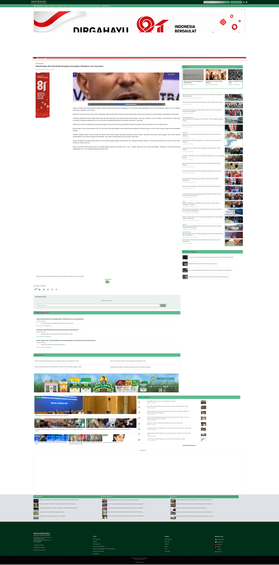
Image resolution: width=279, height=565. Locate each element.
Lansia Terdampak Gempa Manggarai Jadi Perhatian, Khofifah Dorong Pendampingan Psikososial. (202, 194)
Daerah (167, 544)
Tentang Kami (96, 539)
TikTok (219, 547)
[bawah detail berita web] (106, 386)
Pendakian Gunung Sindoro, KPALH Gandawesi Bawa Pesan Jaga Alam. (202, 186)
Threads (219, 551)
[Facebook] (48, 289)
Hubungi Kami (97, 544)
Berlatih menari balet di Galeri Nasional (214, 82)
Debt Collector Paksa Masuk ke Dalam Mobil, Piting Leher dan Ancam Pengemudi (202, 240)
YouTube (219, 544)
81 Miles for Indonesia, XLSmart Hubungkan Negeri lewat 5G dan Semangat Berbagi (203, 156)
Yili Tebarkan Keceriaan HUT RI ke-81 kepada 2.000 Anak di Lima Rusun (202, 171)
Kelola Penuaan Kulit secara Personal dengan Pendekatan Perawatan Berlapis (202, 164)
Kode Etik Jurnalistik (98, 551)
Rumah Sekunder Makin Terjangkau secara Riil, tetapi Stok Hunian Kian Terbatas (202, 141)
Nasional (167, 541)
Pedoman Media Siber (99, 546)
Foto (166, 549)
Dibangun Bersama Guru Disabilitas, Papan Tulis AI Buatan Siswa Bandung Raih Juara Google (203, 95)
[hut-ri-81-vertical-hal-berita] (42, 95)
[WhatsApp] (39, 289)
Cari (227, 2)
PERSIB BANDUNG (40, 63)
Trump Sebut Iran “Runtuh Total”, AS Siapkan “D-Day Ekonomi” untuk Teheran (201, 148)
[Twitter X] (52, 289)
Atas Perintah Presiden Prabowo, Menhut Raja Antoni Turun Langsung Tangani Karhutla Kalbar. (202, 110)
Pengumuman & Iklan (39, 550)
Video (166, 546)
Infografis (97, 6)
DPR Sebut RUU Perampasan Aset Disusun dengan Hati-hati (51, 415)
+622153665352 (37, 542)
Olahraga (167, 551)
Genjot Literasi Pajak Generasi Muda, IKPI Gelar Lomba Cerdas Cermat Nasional (202, 135)
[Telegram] (44, 289)
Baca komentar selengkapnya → (44, 325)
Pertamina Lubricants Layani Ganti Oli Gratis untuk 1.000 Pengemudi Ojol (203, 102)
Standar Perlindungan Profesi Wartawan (104, 549)
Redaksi (95, 541)
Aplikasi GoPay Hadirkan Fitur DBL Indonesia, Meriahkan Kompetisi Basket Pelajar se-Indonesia (203, 217)
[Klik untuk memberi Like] (35, 289)
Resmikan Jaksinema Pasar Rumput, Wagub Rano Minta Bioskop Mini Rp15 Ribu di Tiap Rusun (203, 234)
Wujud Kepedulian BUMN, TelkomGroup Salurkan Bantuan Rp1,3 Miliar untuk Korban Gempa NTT (202, 226)
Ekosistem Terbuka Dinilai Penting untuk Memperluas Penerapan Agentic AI (203, 125)
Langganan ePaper (236, 2)
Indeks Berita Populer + (189, 445)
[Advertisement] (139, 45)
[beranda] (35, 6)
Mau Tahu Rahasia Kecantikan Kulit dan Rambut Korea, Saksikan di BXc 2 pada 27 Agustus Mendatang (202, 210)
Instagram (220, 542)
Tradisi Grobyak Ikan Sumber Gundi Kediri (238, 82)
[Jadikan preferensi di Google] (56, 289)
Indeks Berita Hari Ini (39, 547)
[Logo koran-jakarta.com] (39, 2)
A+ (163, 104)
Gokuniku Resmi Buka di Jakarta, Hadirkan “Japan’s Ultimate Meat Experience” (200, 179)
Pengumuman (106, 6)
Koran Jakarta (134, 558)
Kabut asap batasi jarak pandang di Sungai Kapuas (193, 82)
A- (89, 104)
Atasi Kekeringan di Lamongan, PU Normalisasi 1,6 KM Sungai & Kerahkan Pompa (203, 119)
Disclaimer (96, 553)
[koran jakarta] (35, 58)
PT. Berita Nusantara (143, 558)
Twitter (219, 549)
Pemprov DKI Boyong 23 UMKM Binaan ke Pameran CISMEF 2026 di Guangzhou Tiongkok (201, 203)
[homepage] (41, 534)
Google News (221, 539)
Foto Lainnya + (239, 67)
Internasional (168, 539)
